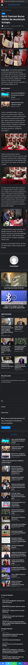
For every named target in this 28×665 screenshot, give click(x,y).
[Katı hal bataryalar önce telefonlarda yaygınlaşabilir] (6, 504)
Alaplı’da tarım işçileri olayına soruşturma (19, 328)
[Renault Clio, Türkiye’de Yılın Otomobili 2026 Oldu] (6, 456)
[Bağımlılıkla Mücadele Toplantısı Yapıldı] (5, 104)
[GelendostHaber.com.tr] (14, 5)
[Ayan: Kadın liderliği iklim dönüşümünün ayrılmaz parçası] (5, 95)
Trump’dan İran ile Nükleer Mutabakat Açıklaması (20, 366)
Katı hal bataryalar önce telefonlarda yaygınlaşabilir (18, 504)
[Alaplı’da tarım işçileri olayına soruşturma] (21, 321)
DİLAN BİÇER (6, 26)
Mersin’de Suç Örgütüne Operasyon (7, 365)
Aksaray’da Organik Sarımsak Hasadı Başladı (18, 532)
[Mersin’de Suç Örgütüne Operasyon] (7, 360)
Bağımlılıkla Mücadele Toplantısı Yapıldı (17, 447)
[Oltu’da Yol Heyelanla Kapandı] (6, 548)
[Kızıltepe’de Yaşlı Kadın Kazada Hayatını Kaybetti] (6, 570)
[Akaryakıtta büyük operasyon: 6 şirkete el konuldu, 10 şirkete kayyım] (6, 540)
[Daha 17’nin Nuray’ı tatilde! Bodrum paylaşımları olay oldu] (6, 583)
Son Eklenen (14, 434)
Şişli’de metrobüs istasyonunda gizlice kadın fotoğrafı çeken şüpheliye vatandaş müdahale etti (7, 330)
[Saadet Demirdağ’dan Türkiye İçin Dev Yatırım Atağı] (6, 562)
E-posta (3, 406)
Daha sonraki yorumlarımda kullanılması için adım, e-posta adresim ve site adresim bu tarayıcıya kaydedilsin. (13, 421)
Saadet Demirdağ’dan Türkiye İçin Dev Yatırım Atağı (17, 561)
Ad (2, 401)
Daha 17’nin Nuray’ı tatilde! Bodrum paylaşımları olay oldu (17, 583)
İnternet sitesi (4, 412)
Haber (9, 10)
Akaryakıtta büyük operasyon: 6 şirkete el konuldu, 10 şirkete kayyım (18, 539)
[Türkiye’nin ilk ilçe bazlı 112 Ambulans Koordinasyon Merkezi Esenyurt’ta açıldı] (6, 555)
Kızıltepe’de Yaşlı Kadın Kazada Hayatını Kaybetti (18, 568)
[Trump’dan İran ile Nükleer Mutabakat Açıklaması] (21, 360)
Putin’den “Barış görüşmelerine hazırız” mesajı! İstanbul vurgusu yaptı (6, 349)
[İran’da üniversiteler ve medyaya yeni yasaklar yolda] (21, 341)
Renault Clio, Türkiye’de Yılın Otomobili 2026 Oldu (16, 1)
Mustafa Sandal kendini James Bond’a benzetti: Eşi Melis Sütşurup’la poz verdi (18, 486)
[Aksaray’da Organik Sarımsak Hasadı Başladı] (6, 533)
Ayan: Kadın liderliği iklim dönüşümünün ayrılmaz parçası (18, 95)
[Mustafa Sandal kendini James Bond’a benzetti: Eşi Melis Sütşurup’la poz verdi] (6, 486)
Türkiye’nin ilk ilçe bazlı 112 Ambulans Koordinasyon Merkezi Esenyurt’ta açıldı (18, 554)
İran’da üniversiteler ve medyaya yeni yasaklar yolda (20, 348)
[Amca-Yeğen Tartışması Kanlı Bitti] (6, 576)
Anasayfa (5, 10)
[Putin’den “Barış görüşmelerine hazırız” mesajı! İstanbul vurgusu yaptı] (7, 341)
